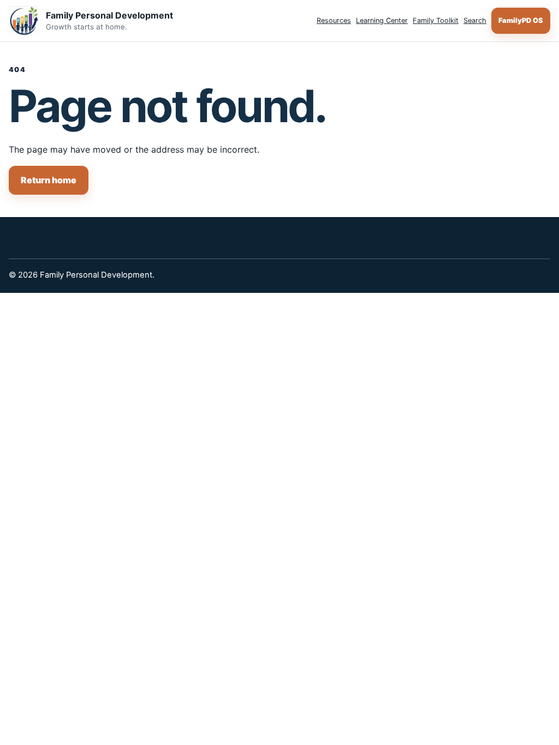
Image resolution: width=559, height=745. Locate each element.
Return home (48, 180)
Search (474, 20)
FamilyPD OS (520, 20)
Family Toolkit (436, 20)
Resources (334, 20)
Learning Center (382, 20)
